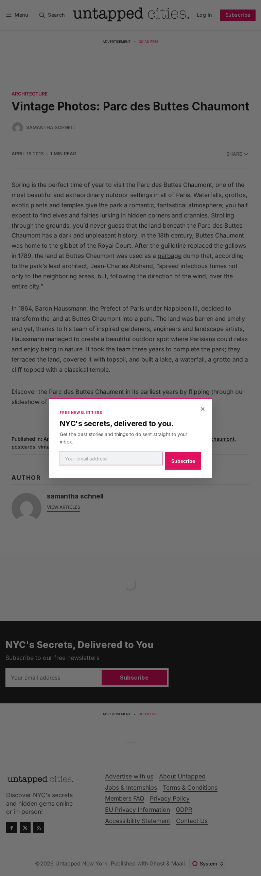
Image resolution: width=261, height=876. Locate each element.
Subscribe (183, 461)
